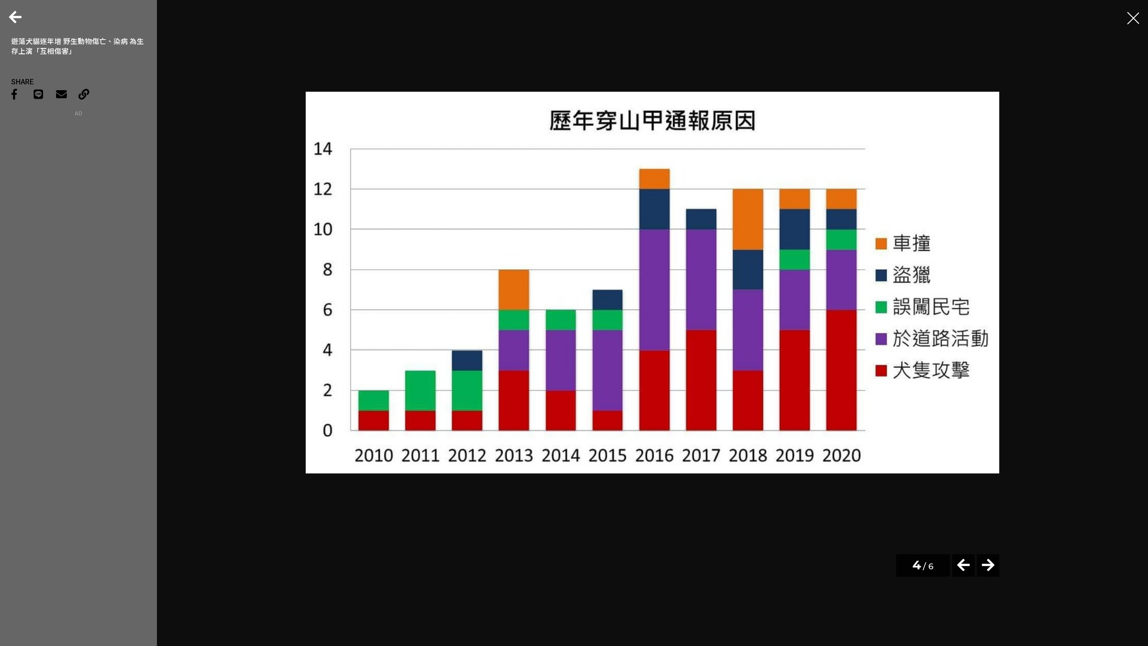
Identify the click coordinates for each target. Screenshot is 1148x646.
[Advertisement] (78, 173)
